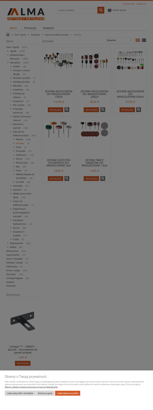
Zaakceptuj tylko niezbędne (20, 393)
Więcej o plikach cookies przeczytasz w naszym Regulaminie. (31, 387)
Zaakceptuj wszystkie (67, 393)
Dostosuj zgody (45, 393)
